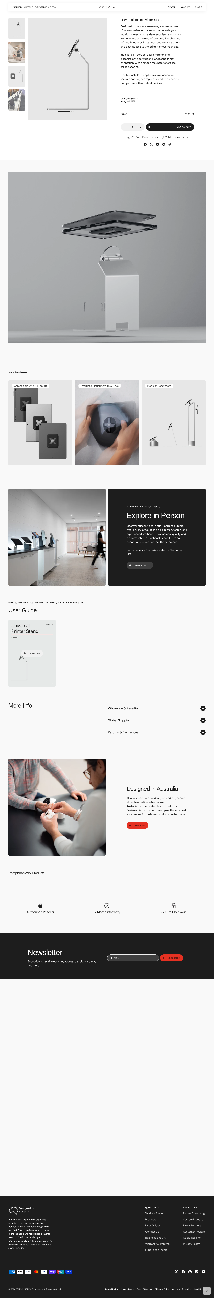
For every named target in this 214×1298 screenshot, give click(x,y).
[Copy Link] (169, 144)
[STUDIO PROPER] (107, 7)
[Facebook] (145, 144)
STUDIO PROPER (23, 1289)
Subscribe (174, 958)
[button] (171, 7)
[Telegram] (157, 144)
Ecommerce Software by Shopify (47, 1289)
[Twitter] (151, 144)
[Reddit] (163, 144)
